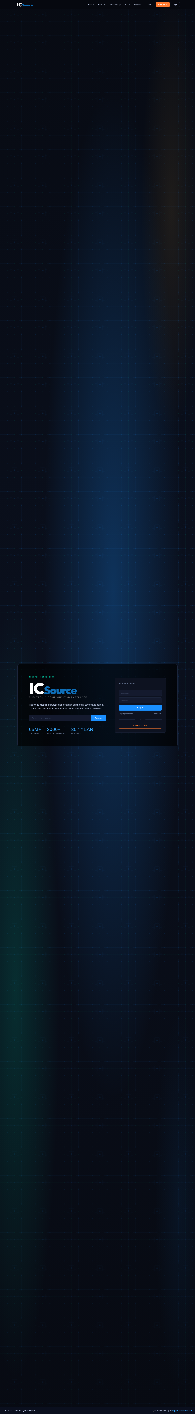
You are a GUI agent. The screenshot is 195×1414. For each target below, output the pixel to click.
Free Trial (162, 4)
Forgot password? (126, 714)
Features (102, 4)
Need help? (157, 714)
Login (175, 4)
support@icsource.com (182, 1410)
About (127, 4)
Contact (149, 4)
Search (91, 4)
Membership (115, 4)
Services (138, 4)
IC (25, 4)
